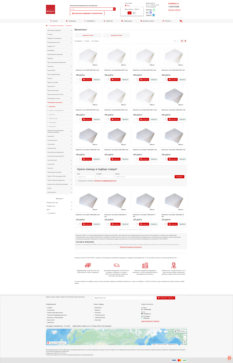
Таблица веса (128, 21)
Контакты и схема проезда (55, 317)
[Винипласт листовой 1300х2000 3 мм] (88, 135)
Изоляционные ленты (53, 42)
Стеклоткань (51, 164)
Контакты (168, 21)
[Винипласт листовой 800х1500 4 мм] (145, 56)
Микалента (98, 307)
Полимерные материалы (54, 102)
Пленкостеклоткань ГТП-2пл (55, 94)
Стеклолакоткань (52, 140)
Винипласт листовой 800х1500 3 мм (116, 70)
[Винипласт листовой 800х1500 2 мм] (88, 56)
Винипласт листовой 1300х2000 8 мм (88, 215)
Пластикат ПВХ (53, 118)
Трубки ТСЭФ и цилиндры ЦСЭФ (56, 176)
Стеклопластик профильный (55, 152)
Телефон (99, 174)
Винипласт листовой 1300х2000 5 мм (145, 149)
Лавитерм (50, 58)
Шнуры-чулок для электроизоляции (57, 184)
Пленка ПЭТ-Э (51, 86)
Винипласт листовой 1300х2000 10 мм (115, 215)
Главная (49, 307)
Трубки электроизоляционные (56, 180)
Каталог (55, 21)
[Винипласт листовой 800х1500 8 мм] (116, 96)
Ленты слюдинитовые (53, 74)
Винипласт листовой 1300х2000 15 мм (144, 215)
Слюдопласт (50, 136)
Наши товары (99, 304)
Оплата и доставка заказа (55, 312)
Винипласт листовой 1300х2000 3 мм (88, 149)
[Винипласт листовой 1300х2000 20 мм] (174, 200)
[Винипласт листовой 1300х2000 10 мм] (116, 200)
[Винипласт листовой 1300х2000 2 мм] (174, 96)
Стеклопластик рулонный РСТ (55, 156)
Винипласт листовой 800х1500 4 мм (144, 70)
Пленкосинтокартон (53, 90)
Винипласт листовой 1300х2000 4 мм (116, 149)
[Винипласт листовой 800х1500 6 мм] (88, 96)
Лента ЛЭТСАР (51, 70)
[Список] (185, 41)
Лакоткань (50, 66)
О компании (72, 21)
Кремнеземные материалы (55, 54)
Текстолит (50, 168)
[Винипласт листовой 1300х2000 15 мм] (145, 200)
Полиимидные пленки (53, 98)
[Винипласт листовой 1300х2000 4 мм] (116, 135)
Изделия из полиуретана (54, 38)
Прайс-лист (109, 21)
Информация (51, 304)
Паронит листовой (52, 82)
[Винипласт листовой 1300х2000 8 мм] (88, 200)
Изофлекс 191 (51, 46)
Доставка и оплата (148, 21)
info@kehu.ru (147, 314)
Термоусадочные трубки (54, 172)
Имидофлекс (51, 50)
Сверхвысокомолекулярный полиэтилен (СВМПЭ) (55, 131)
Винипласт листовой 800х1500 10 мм (145, 110)
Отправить (179, 177)
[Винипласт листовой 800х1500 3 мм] (116, 56)
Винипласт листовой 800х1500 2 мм (87, 70)
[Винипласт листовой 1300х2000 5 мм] (145, 135)
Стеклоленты (51, 144)
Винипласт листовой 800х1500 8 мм (116, 110)
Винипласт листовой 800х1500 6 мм (87, 110)
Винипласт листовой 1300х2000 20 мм (173, 215)
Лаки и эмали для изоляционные (56, 62)
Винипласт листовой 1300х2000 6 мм (173, 149)
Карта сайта (51, 320)
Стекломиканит (51, 148)
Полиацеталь (53, 122)
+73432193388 (147, 309)
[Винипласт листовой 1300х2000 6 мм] (174, 135)
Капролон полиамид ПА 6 (56, 110)
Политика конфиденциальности (57, 315)
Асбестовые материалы (54, 30)
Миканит (50, 78)
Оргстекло (52, 114)
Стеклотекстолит (52, 160)
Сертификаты (91, 21)
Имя (78, 174)
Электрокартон (51, 192)
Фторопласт (52, 126)
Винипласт (52, 106)
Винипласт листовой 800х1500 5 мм (173, 70)
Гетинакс (50, 34)
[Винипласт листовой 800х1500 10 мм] (145, 96)
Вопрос (117, 174)
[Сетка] (182, 41)
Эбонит (49, 188)
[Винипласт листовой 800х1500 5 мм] (174, 56)
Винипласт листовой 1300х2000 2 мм (173, 110)
